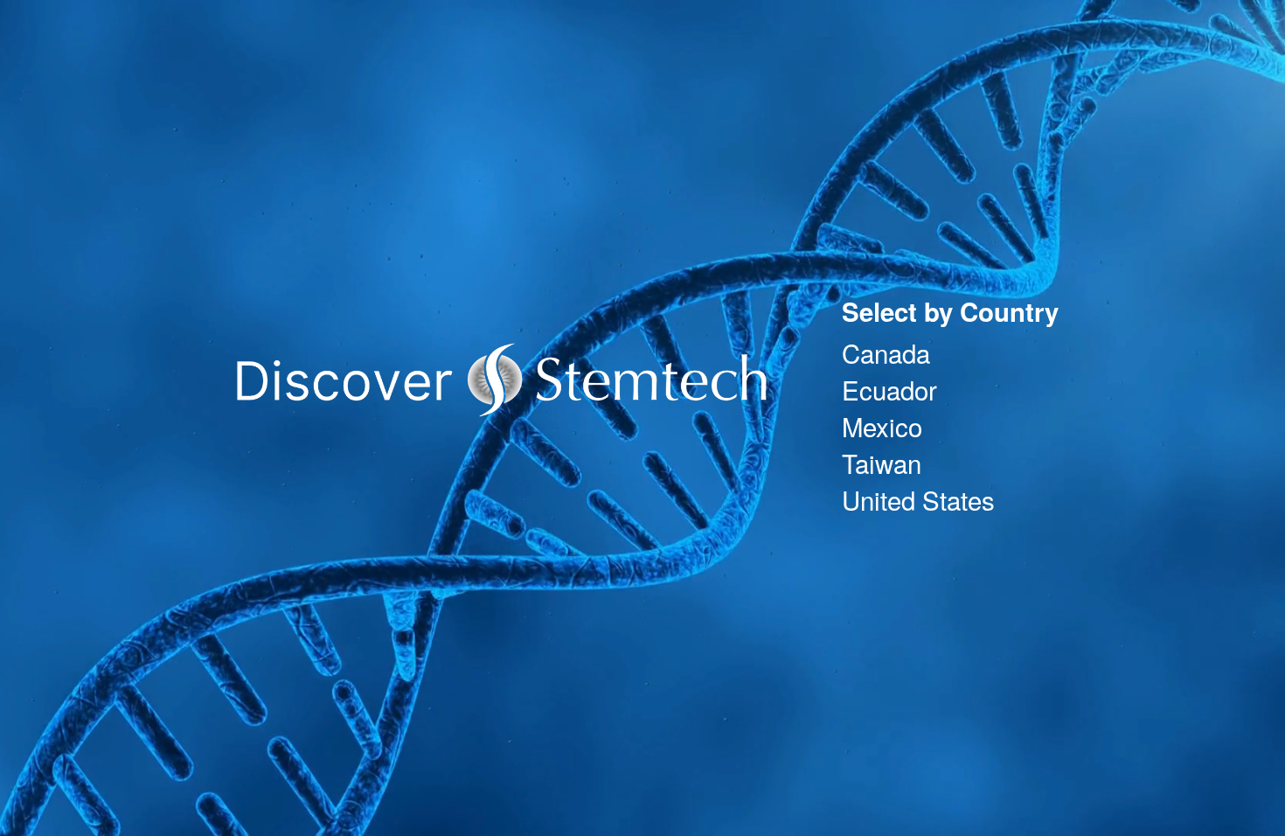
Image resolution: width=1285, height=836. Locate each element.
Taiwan (881, 462)
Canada (886, 352)
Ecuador (889, 389)
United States (918, 499)
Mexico (882, 426)
